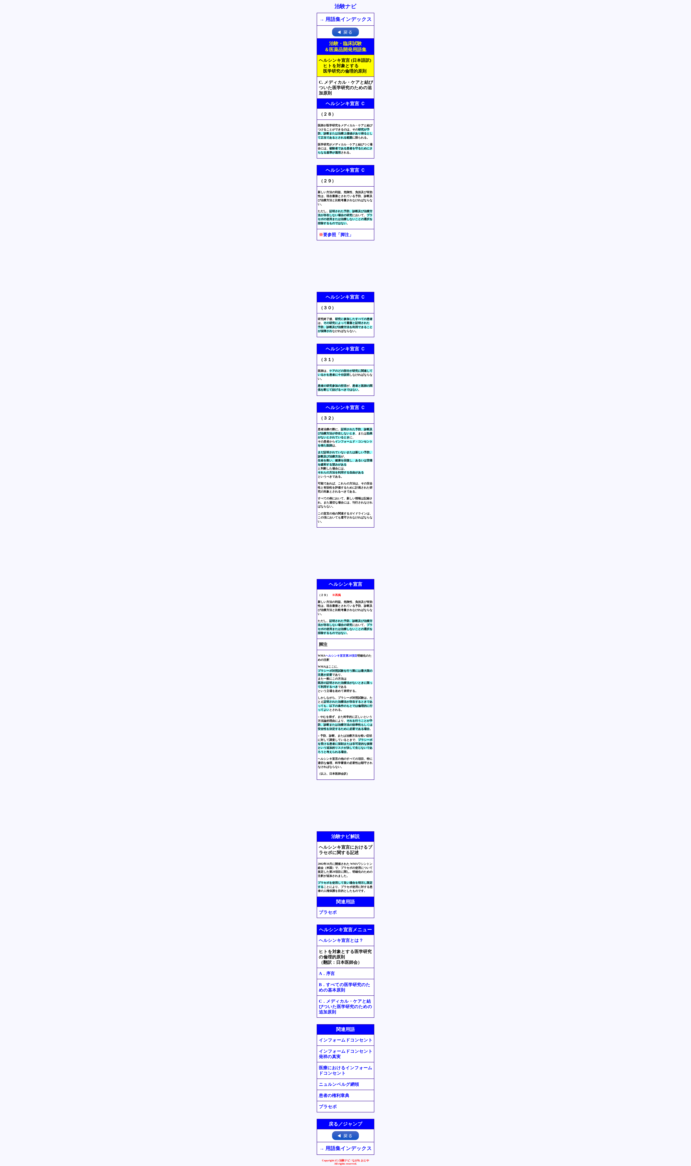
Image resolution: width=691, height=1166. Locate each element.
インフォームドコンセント (346, 1040)
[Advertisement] (345, 266)
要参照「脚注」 (338, 234)
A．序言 (327, 973)
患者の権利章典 (334, 1095)
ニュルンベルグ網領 (339, 1084)
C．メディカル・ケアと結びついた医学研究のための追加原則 (345, 1006)
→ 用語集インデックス (345, 19)
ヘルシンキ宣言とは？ (341, 940)
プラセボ (328, 912)
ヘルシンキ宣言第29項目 (341, 655)
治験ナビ (345, 6)
